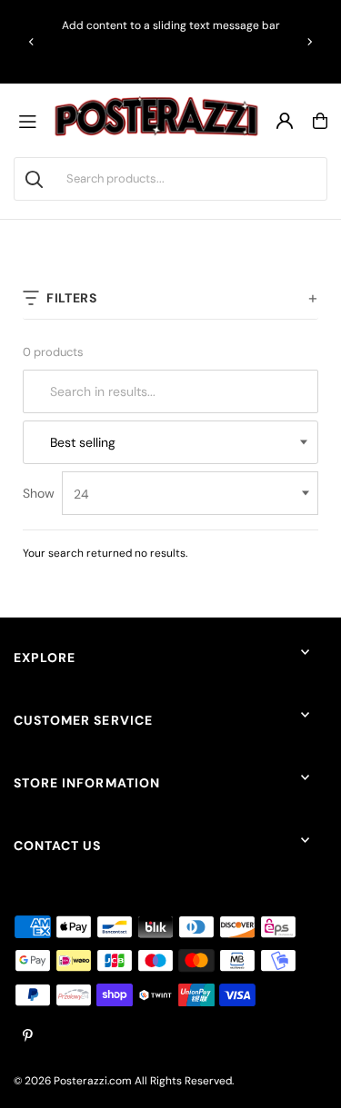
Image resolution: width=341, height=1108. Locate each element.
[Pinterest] (28, 1036)
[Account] (284, 121)
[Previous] (32, 42)
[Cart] (320, 121)
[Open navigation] (32, 121)
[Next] (309, 42)
